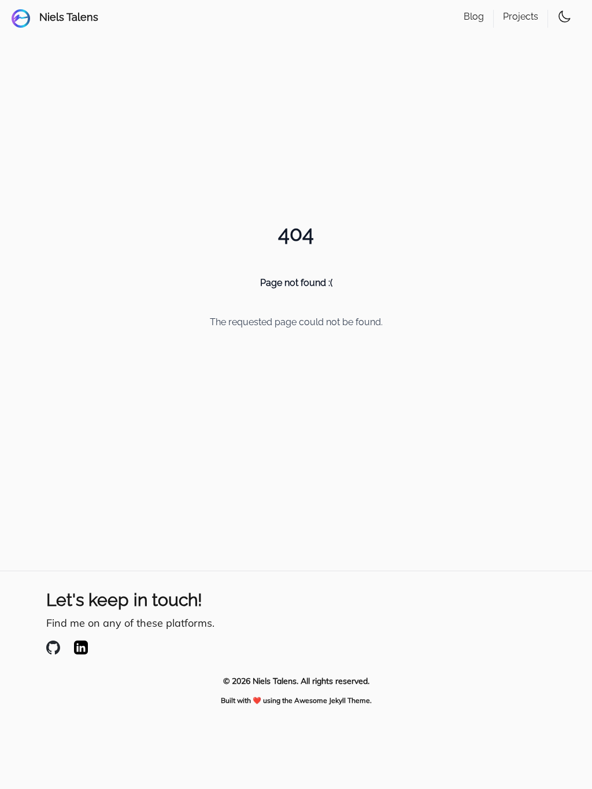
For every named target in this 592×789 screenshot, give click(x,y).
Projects (520, 16)
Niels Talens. (275, 681)
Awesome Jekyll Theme (332, 700)
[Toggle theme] (564, 17)
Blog (474, 16)
